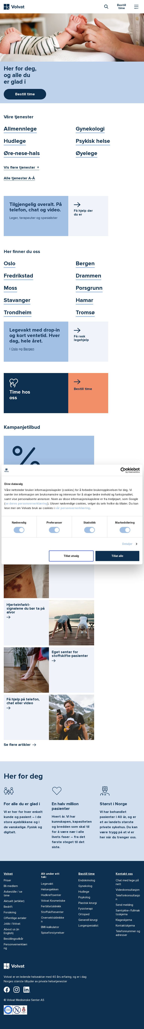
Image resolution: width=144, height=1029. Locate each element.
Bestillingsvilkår (13, 939)
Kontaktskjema (125, 925)
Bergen (85, 263)
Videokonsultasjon (128, 890)
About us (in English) (11, 931)
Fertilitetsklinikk (51, 906)
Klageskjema (124, 920)
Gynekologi (90, 128)
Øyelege (86, 153)
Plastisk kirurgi (87, 903)
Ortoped (83, 914)
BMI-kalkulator (50, 927)
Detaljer (127, 543)
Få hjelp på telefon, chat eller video (23, 701)
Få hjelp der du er (83, 212)
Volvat (8, 874)
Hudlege (15, 141)
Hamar (84, 300)
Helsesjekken (49, 889)
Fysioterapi (85, 909)
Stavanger (17, 300)
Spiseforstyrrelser (52, 933)
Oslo (9, 263)
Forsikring (10, 912)
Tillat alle (117, 555)
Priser (7, 880)
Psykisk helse (93, 141)
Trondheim (18, 312)
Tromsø (85, 312)
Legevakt (47, 884)
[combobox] (106, 6)
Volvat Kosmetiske (53, 901)
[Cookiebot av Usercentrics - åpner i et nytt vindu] (123, 470)
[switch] (54, 530)
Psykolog (84, 897)
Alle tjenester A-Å (19, 178)
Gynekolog (85, 886)
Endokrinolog (86, 880)
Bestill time (86, 874)
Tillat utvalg (71, 555)
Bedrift (8, 907)
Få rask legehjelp (81, 338)
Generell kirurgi (88, 920)
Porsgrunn (89, 287)
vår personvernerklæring (72, 508)
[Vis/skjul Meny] (136, 7)
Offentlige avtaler (15, 918)
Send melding (124, 905)
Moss (10, 287)
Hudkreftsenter (51, 895)
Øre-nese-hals (22, 153)
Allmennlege (20, 128)
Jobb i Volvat (12, 924)
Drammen (88, 275)
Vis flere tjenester (19, 167)
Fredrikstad (18, 275)
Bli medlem (11, 886)
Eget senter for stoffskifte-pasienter (70, 654)
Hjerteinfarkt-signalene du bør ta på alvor (26, 608)
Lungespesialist (88, 925)
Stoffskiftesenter (52, 912)
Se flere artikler (17, 744)
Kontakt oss (124, 874)
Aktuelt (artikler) (14, 901)
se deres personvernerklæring (26, 503)
